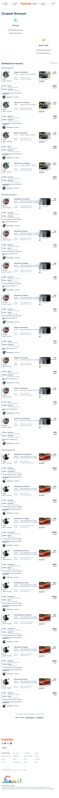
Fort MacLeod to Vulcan (21, 583)
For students (27, 753)
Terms (24, 770)
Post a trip (16, 3)
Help (36, 762)
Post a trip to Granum (15, 33)
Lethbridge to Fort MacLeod (22, 454)
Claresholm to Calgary (21, 295)
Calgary (10, 86)
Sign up (3, 759)
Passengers (16, 756)
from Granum (30, 717)
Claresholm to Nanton (21, 231)
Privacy (20, 770)
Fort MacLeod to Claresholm (22, 615)
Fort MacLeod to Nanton (21, 551)
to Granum (39, 717)
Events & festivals (28, 756)
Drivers (14, 759)
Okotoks (10, 280)
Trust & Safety (16, 762)
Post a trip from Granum (15, 30)
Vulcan (9, 600)
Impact (36, 756)
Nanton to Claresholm (21, 133)
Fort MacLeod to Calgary (21, 518)
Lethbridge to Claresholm (22, 199)
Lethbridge (10, 180)
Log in (3, 762)
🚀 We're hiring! (6, 753)
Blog (25, 762)
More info (51, 789)
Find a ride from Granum (43, 50)
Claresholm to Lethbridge (22, 163)
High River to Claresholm (22, 102)
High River (10, 116)
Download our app (6, 756)
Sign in (54, 3)
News (25, 759)
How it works (43, 3)
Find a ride (6, 3)
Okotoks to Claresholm (21, 358)
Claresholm (10, 89)
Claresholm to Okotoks (21, 263)
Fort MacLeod (11, 471)
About (36, 753)
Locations (37, 759)
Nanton (9, 146)
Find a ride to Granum (43, 53)
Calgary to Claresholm (21, 72)
